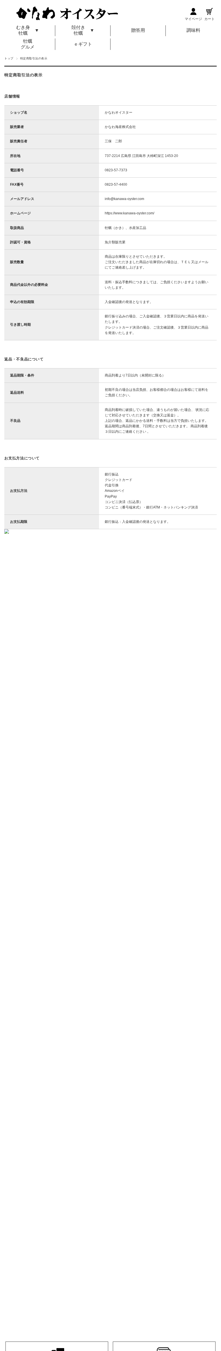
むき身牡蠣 (23, 30)
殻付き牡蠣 (78, 30)
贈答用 (138, 30)
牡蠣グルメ (28, 44)
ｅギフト (83, 44)
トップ (8, 58)
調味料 (193, 30)
